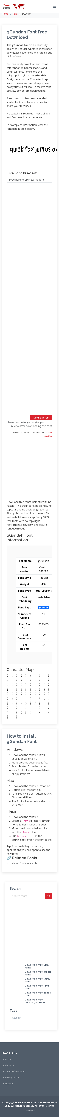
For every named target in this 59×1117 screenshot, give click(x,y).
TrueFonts (29, 1110)
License (9, 1083)
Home (5, 13)
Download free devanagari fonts (35, 1001)
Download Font (41, 417)
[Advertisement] (29, 300)
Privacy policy (12, 1077)
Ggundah (16, 1017)
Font (15, 13)
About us (9, 1065)
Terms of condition (15, 1071)
